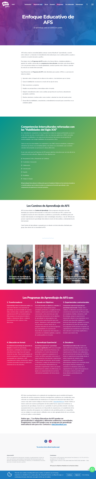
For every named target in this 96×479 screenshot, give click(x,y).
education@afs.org (59, 401)
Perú (6, 4)
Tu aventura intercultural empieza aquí (48, 447)
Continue (69, 475)
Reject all (77, 475)
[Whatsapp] (92, 469)
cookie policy (34, 475)
